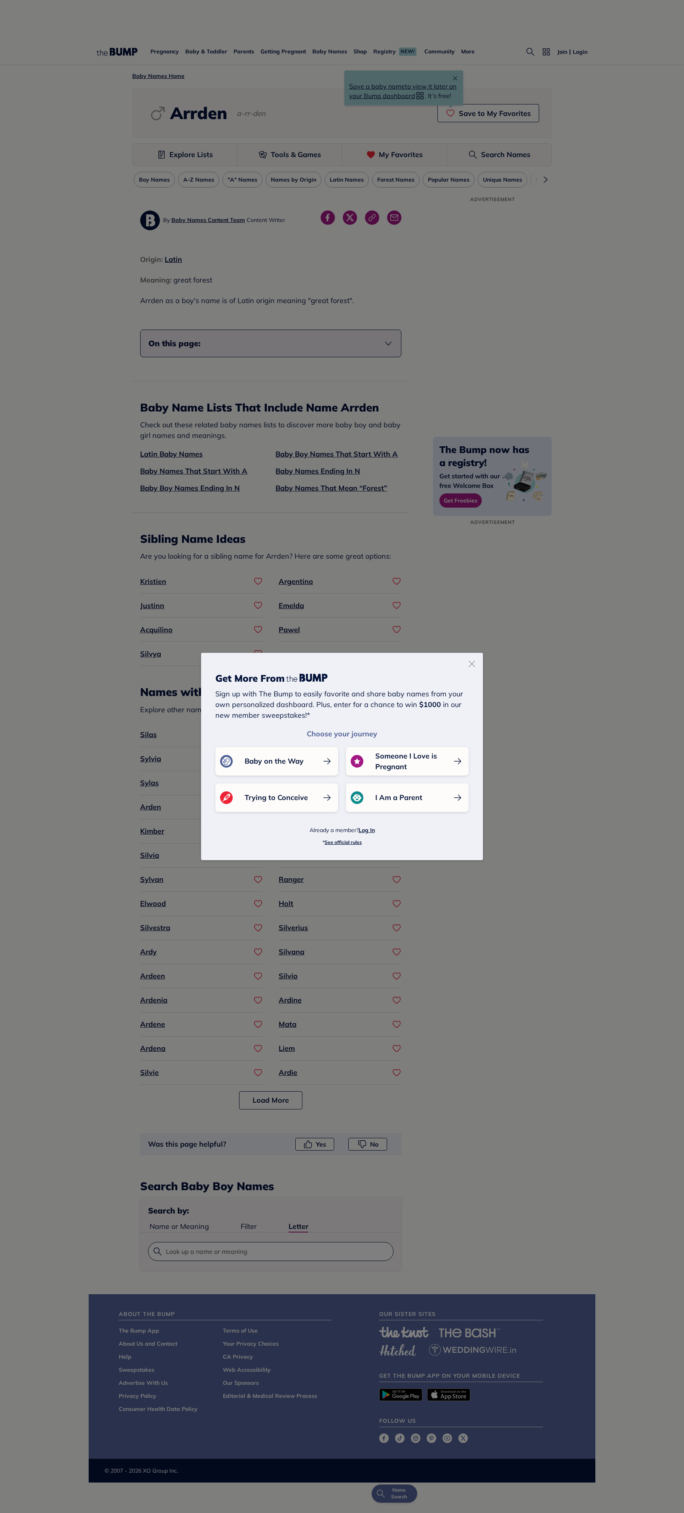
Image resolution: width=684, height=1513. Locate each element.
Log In (367, 830)
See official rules (343, 842)
